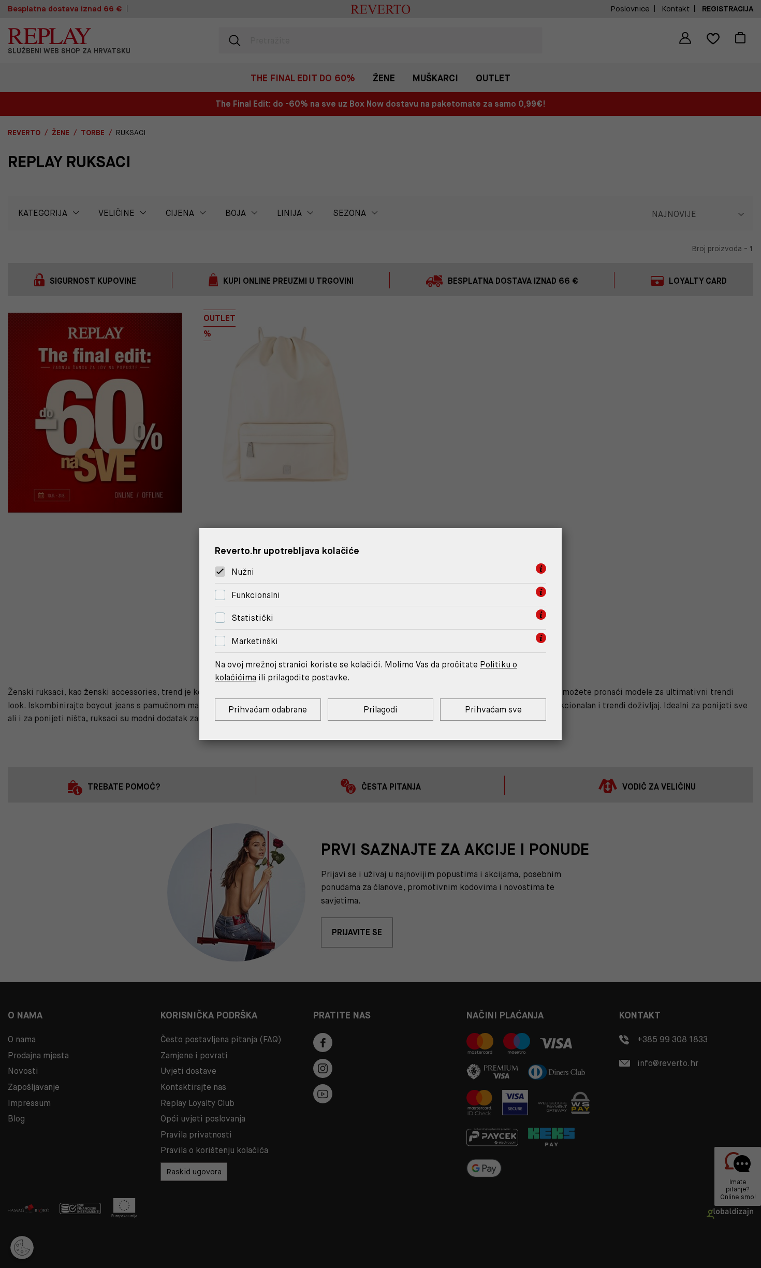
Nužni (242, 571)
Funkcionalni (255, 595)
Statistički (252, 618)
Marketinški (254, 641)
